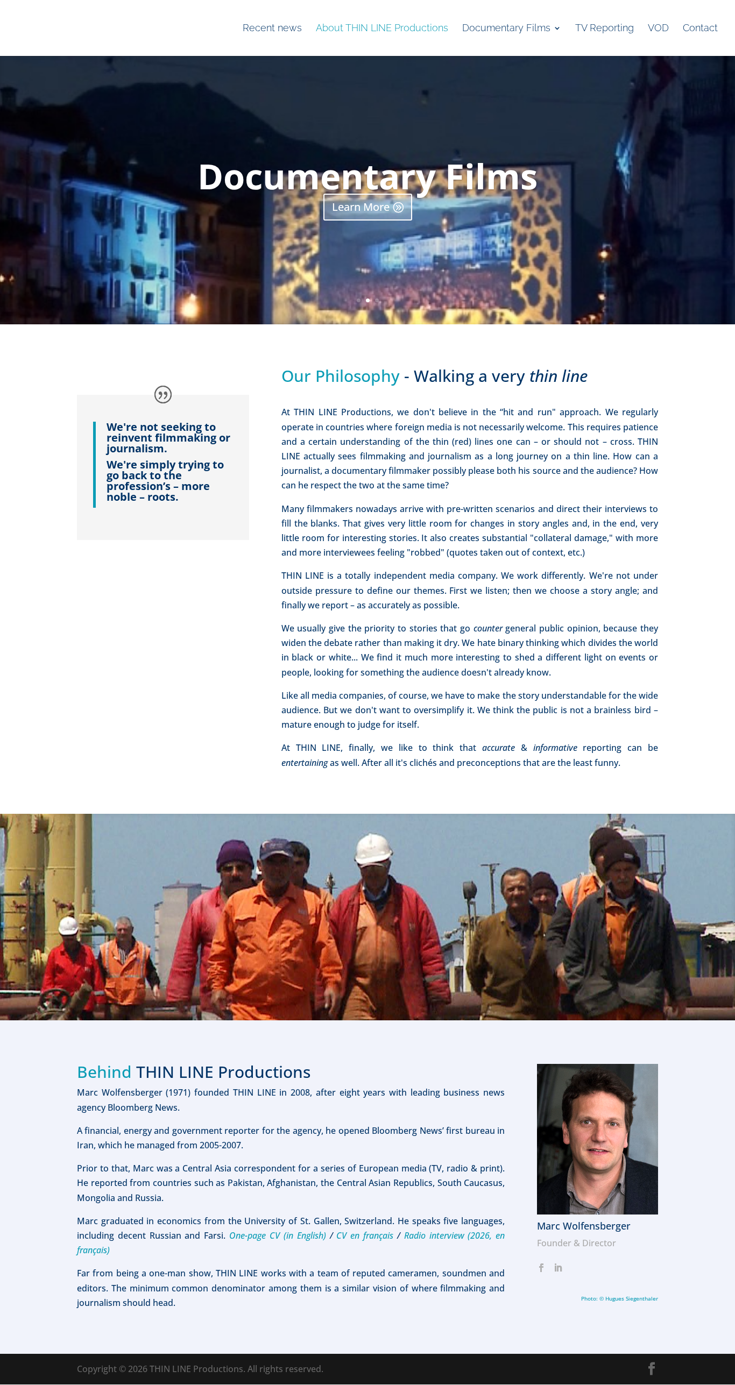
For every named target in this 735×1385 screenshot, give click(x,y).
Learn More (361, 207)
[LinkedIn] (558, 1268)
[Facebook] (541, 1268)
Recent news (272, 28)
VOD (658, 28)
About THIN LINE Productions (382, 28)
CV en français (366, 1235)
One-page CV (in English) (277, 1235)
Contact (700, 28)
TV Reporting (604, 28)
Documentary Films (506, 28)
